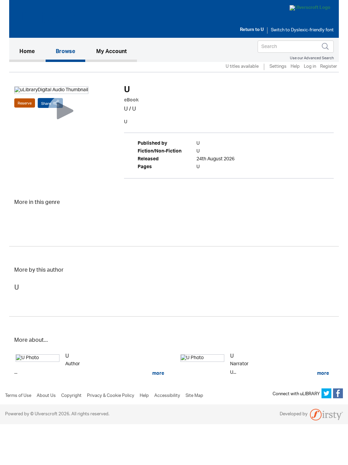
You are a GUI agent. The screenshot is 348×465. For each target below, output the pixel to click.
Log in (310, 67)
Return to (252, 30)
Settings (277, 67)
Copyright (71, 396)
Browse (65, 52)
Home (32, 52)
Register (328, 67)
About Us (46, 396)
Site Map (194, 396)
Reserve (25, 103)
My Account (111, 52)
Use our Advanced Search (312, 58)
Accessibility (167, 396)
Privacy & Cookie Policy (110, 396)
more (157, 373)
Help (295, 67)
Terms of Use (18, 396)
